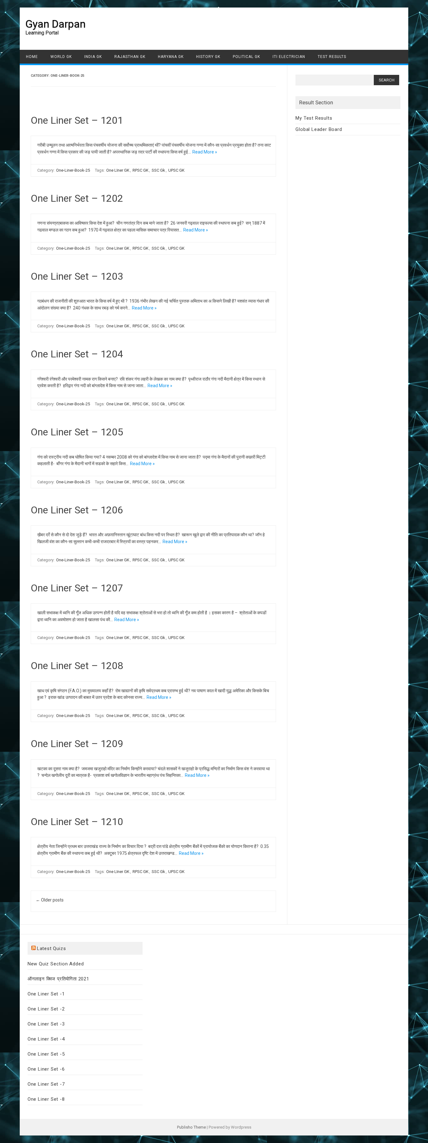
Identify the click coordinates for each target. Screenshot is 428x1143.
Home (32, 57)
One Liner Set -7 (46, 1084)
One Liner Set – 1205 (77, 432)
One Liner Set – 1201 (77, 120)
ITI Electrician (289, 57)
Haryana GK (171, 57)
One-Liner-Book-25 (73, 170)
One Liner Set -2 (46, 1009)
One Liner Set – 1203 (77, 276)
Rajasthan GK (129, 57)
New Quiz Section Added (56, 964)
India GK (93, 57)
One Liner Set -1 (46, 994)
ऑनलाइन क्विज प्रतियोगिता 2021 (58, 979)
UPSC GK (176, 170)
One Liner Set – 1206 (77, 510)
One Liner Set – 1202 (77, 198)
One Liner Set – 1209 (77, 744)
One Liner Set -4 (46, 1039)
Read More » (204, 151)
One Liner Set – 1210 (77, 822)
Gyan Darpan (55, 24)
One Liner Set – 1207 (77, 588)
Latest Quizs (51, 948)
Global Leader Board (318, 129)
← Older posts (50, 899)
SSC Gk (158, 170)
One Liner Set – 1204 (77, 354)
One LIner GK (117, 170)
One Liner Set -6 (46, 1069)
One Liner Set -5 (46, 1054)
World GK (61, 57)
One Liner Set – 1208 (77, 666)
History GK (208, 57)
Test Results (332, 57)
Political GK (246, 57)
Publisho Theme (191, 1127)
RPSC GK (141, 170)
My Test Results (313, 118)
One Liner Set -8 (46, 1099)
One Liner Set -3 (46, 1024)
